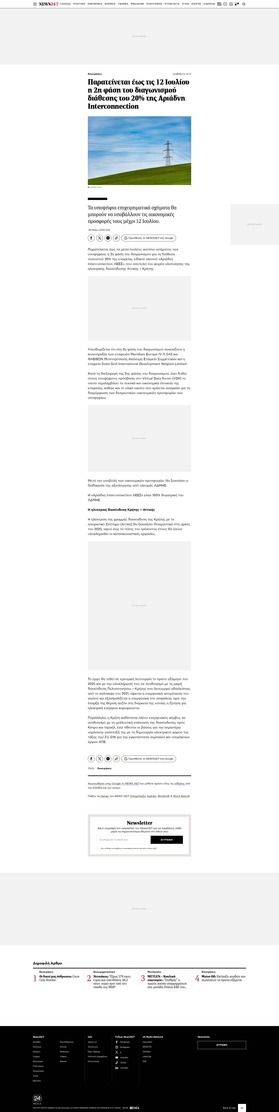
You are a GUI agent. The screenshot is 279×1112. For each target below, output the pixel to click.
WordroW (164, 796)
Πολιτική (37, 1047)
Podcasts (64, 1052)
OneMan (146, 1052)
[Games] (237, 4)
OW (144, 1061)
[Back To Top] (242, 1108)
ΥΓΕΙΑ (185, 4)
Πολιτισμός (38, 1066)
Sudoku (151, 796)
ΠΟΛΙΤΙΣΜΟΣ (154, 4)
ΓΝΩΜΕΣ (123, 4)
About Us (92, 1042)
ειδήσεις (179, 783)
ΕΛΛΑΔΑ (65, 4)
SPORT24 (147, 1047)
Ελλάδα (36, 1042)
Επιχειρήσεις (95, 74)
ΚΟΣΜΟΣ (110, 4)
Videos (63, 1056)
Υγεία (35, 1076)
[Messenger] (108, 238)
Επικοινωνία (93, 1061)
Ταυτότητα (93, 1047)
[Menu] (35, 4)
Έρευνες (37, 1081)
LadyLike (147, 1056)
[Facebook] (91, 238)
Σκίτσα (63, 1047)
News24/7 (147, 1042)
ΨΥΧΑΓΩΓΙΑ (172, 4)
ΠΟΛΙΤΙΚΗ (79, 4)
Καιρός (196, 4)
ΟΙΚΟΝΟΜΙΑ (95, 4)
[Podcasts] (231, 4)
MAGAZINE (137, 4)
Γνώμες (36, 1056)
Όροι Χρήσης (94, 1052)
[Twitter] (99, 238)
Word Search (181, 796)
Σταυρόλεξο (137, 796)
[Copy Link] (116, 238)
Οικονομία (38, 1061)
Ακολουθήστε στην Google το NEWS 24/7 (113, 783)
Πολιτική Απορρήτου (97, 1056)
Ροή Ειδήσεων (66, 1042)
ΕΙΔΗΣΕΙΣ (209, 4)
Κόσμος (36, 1052)
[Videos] (225, 4)
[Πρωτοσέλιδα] (219, 4)
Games (104, 796)
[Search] (244, 4)
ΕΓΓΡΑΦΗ (222, 1045)
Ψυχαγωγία (38, 1071)
